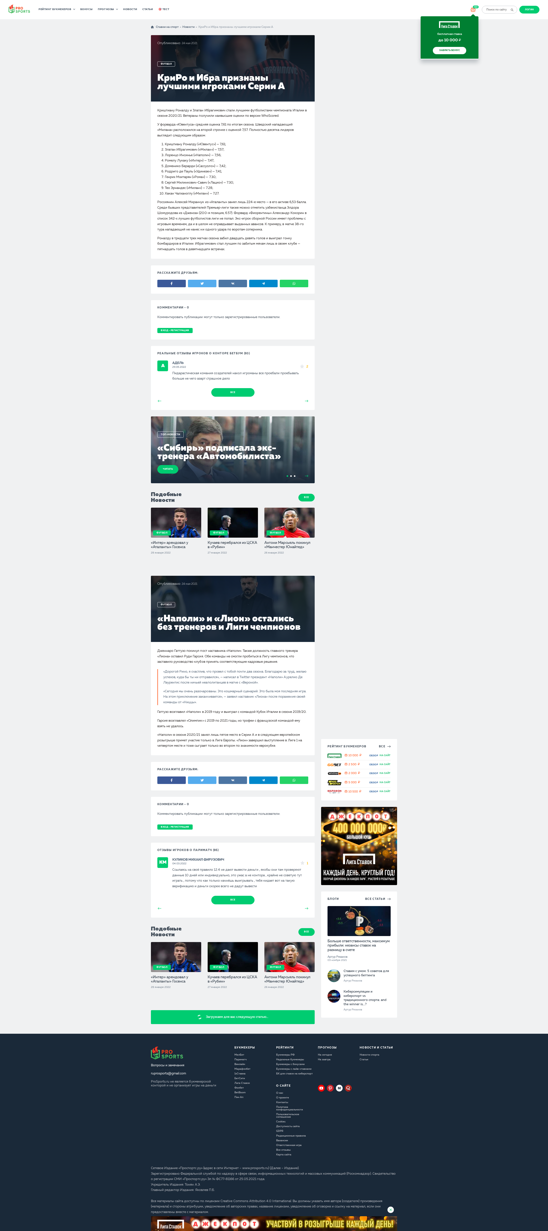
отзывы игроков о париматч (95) (188, 850)
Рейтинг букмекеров (55, 9)
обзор (373, 963)
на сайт (385, 962)
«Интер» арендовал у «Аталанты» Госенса (169, 545)
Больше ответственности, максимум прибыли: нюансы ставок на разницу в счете (359, 1152)
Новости (130, 9)
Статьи (147, 9)
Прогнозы (106, 9)
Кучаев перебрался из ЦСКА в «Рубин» (232, 545)
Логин (529, 10)
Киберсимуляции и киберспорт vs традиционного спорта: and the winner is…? (365, 1205)
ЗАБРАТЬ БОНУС (449, 50)
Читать (168, 469)
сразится (213, 1194)
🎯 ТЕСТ (163, 9)
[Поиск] (511, 9)
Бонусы (86, 9)
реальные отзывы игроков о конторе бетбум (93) (203, 353)
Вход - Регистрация (175, 330)
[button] (544, 615)
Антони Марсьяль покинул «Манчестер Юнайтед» (287, 545)
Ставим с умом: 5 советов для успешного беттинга (366, 1180)
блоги (333, 1106)
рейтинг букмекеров (347, 953)
